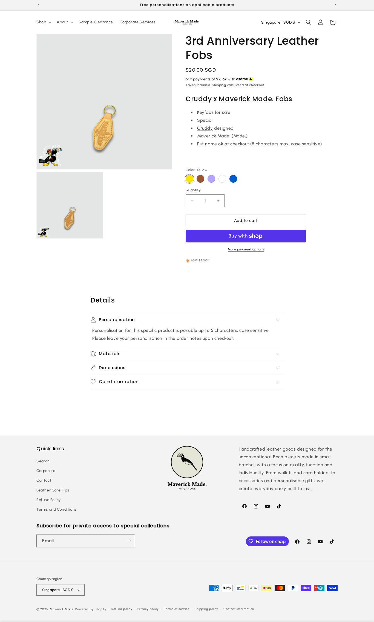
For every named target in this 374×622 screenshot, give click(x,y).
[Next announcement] (336, 5)
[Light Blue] (233, 179)
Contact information (238, 609)
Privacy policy (148, 609)
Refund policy (121, 609)
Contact (43, 480)
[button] (43, 22)
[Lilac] (211, 179)
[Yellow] (189, 179)
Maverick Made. (62, 609)
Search (43, 461)
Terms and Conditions (56, 509)
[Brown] (200, 179)
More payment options (246, 249)
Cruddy (205, 128)
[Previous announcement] (38, 5)
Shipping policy (206, 609)
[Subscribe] (129, 541)
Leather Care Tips (52, 490)
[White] (222, 179)
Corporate (45, 470)
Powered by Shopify (91, 609)
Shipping (219, 85)
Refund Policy (48, 499)
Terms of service (176, 609)
